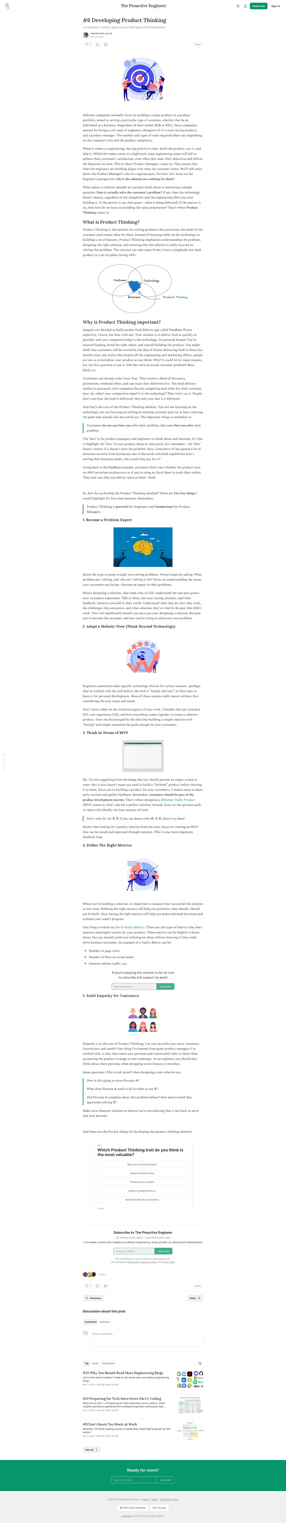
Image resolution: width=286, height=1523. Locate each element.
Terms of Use (159, 1258)
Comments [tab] (90, 1321)
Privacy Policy (168, 1262)
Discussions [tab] (108, 1363)
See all (89, 1449)
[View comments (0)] (97, 44)
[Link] (78, 222)
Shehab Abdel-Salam (101, 33)
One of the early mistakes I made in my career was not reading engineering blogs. (126, 1379)
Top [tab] (87, 1363)
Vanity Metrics (134, 927)
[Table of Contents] (3, 761)
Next (193, 1298)
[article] (143, 1380)
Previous (95, 1298)
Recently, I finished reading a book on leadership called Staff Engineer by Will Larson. (126, 1430)
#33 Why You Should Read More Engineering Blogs (123, 1373)
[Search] (238, 6)
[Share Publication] (245, 6)
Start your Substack (134, 1507)
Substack (127, 1516)
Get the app (159, 1507)
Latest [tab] (95, 1363)
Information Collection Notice (142, 1262)
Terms (154, 1499)
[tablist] (97, 1322)
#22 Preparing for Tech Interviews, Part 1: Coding (122, 1399)
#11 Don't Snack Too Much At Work (110, 1424)
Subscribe (259, 6)
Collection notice (169, 1499)
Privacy (145, 1499)
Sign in (275, 6)
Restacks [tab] (104, 1321)
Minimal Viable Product (178, 800)
